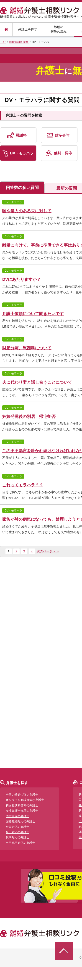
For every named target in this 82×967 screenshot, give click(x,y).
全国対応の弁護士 (17, 827)
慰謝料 (21, 135)
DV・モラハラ (21, 153)
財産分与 (62, 135)
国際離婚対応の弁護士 (20, 821)
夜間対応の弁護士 (17, 837)
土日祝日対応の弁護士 (20, 843)
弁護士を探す (27, 29)
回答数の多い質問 (22, 187)
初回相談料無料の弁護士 (22, 805)
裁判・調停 (63, 153)
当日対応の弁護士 (17, 832)
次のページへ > (47, 551)
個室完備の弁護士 (17, 816)
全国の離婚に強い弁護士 (22, 794)
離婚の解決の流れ (59, 29)
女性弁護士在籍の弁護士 (22, 810)
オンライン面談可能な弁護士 (25, 800)
